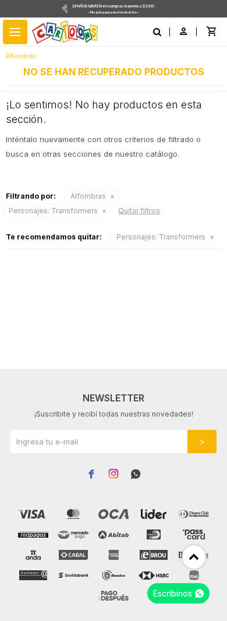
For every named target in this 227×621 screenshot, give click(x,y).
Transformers (53, 210)
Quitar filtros (139, 210)
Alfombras (88, 196)
